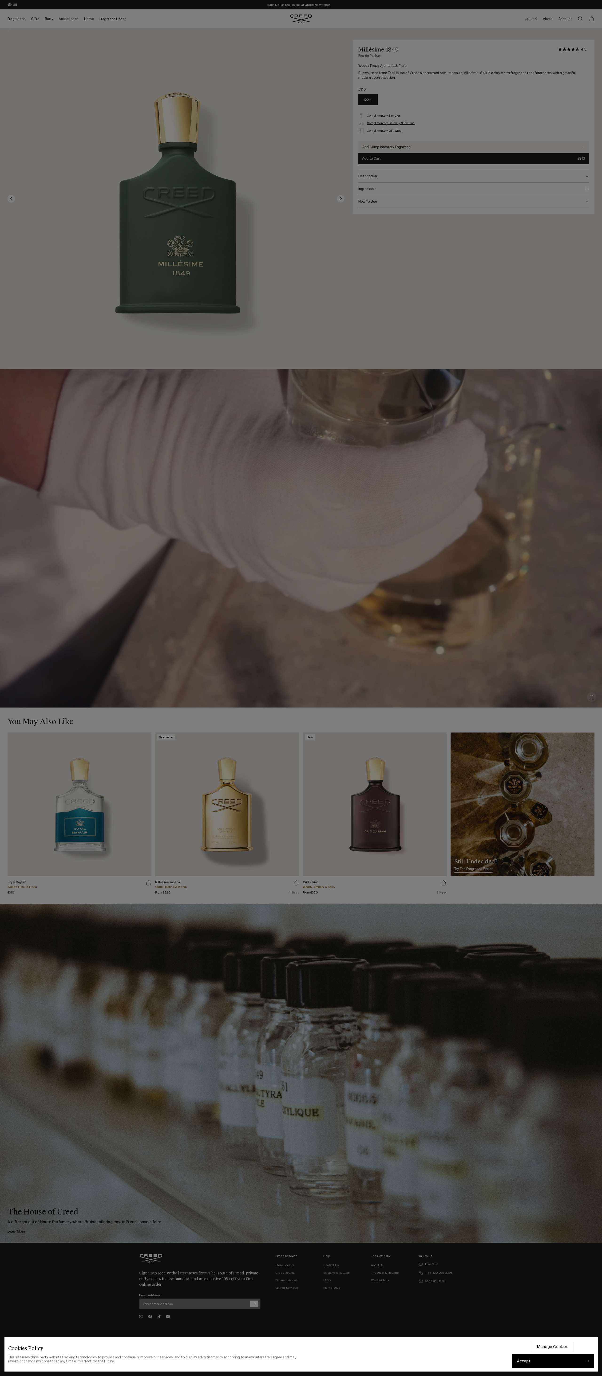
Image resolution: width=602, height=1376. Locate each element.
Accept (523, 1361)
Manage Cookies (552, 1346)
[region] (301, 1354)
